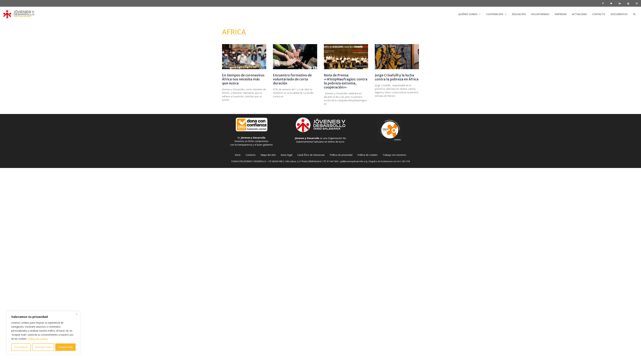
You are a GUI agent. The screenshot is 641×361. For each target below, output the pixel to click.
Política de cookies (38, 338)
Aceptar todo (65, 347)
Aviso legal (286, 154)
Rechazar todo (43, 347)
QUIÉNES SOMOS (467, 14)
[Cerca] (77, 314)
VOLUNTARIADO (540, 14)
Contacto (251, 154)
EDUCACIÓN (519, 14)
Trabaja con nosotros (394, 154)
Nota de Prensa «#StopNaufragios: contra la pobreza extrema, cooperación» (345, 81)
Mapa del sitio (268, 154)
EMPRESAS (561, 14)
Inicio (238, 154)
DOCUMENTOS (619, 14)
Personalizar (21, 347)
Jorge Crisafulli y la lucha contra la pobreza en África (396, 77)
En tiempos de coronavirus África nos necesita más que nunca (243, 79)
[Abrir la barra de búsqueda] (634, 14)
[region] (43, 332)
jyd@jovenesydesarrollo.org (353, 161)
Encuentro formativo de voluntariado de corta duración (292, 79)
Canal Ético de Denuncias (311, 154)
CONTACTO (598, 14)
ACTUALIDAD (579, 14)
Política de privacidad (341, 154)
